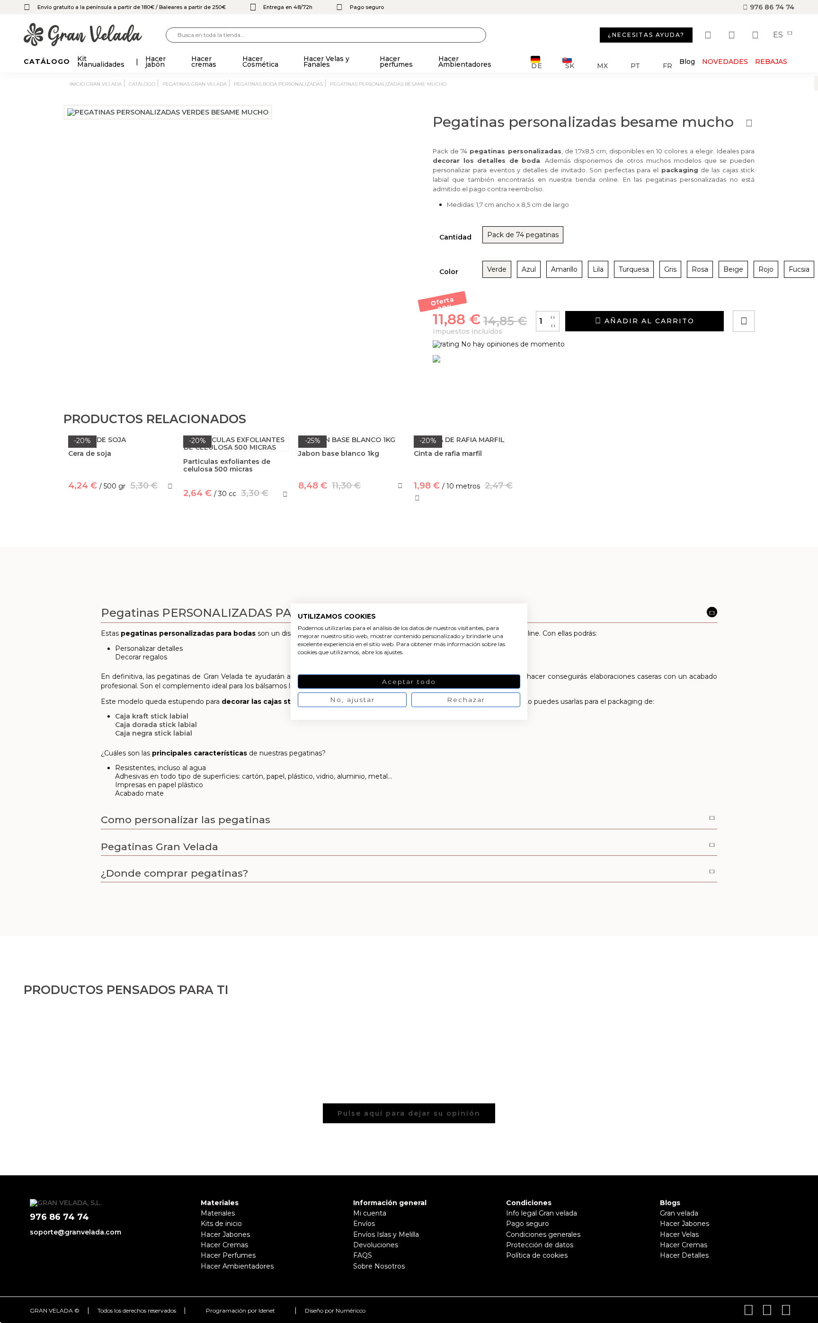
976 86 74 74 (771, 7)
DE (536, 65)
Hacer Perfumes (228, 1255)
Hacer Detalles (684, 1255)
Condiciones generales (543, 1234)
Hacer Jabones (225, 1234)
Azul (529, 269)
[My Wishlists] (709, 35)
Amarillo (564, 269)
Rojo (766, 269)
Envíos (364, 1223)
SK (569, 65)
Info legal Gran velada (541, 1213)
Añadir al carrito (648, 321)
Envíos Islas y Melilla (386, 1234)
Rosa (700, 269)
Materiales (218, 1213)
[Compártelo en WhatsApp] (779, 294)
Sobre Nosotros (379, 1266)
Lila (598, 269)
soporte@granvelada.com (75, 1232)
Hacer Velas (679, 1234)
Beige (733, 269)
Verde (497, 269)
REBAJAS (771, 61)
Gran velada (679, 1213)
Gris (670, 269)
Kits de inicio (221, 1223)
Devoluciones (375, 1245)
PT (635, 65)
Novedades (725, 61)
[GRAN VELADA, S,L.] (95, 35)
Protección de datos (539, 1245)
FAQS (362, 1255)
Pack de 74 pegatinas (523, 235)
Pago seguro (527, 1223)
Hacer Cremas (224, 1245)
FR (667, 65)
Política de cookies (537, 1255)
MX (602, 65)
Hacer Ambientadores (237, 1266)
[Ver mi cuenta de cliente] (733, 35)
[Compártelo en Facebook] (790, 294)
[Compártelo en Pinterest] (801, 294)
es (779, 35)
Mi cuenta (369, 1213)
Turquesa (634, 269)
